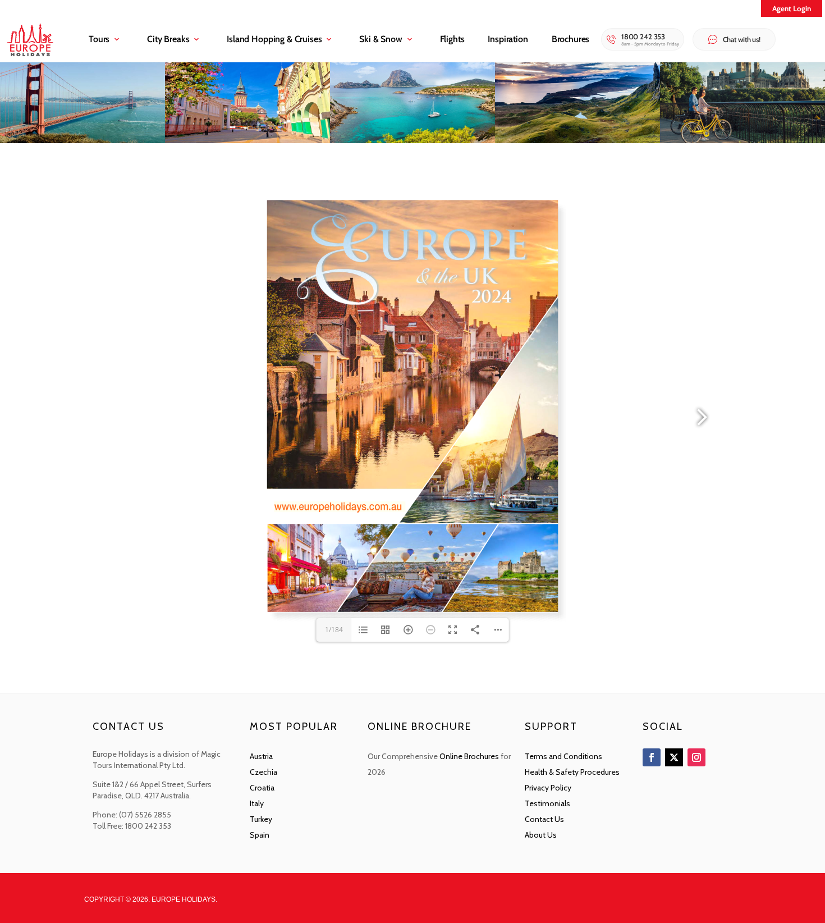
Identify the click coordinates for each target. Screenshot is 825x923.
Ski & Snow (380, 39)
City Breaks (168, 39)
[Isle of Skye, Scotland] (577, 140)
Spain (259, 835)
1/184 (334, 629)
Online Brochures (469, 756)
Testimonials (547, 803)
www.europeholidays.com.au (340, 507)
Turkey (261, 819)
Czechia (263, 772)
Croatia (262, 788)
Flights (452, 39)
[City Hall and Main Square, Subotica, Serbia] (247, 140)
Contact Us (544, 819)
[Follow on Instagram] (696, 757)
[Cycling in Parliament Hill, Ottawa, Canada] (742, 140)
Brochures (571, 39)
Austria (261, 756)
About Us (541, 835)
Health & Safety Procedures (572, 772)
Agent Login (791, 8)
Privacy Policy (548, 788)
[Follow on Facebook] (652, 757)
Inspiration (508, 39)
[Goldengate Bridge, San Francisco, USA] (82, 140)
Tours (99, 39)
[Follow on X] (674, 757)
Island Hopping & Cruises (274, 39)
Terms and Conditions (563, 756)
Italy (257, 803)
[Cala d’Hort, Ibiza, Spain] (412, 140)
